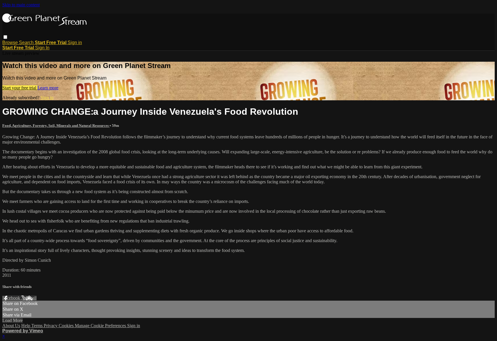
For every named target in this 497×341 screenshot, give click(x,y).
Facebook (11, 297)
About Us (11, 325)
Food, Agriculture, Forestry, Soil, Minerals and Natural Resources (56, 125)
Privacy (51, 325)
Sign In (42, 47)
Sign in (75, 42)
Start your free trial (19, 87)
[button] (5, 37)
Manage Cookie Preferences (101, 325)
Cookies (67, 325)
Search (27, 42)
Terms (37, 325)
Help (26, 325)
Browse (10, 42)
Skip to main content (21, 4)
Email (31, 297)
